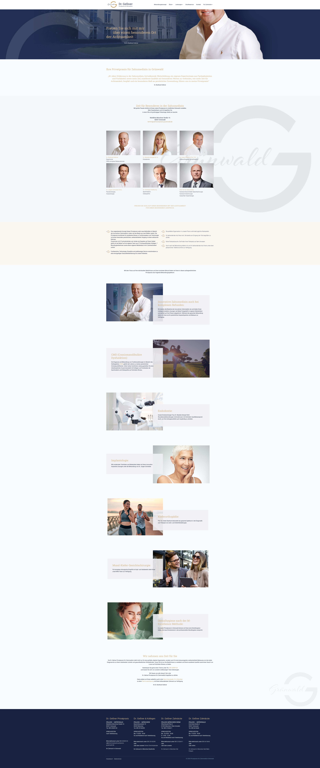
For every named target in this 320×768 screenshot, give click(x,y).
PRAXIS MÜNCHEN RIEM (170, 722)
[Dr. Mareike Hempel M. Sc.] (160, 143)
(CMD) (121, 364)
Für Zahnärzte (207, 4)
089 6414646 (206, 741)
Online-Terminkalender (151, 745)
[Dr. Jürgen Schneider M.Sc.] (123, 175)
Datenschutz (117, 759)
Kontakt (198, 4)
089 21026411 (178, 741)
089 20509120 (173, 668)
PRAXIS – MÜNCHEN (142, 722)
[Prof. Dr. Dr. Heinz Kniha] (197, 175)
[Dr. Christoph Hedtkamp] (160, 175)
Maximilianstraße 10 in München (173, 679)
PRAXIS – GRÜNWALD (114, 722)
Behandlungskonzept (160, 4)
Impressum (109, 759)
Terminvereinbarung (148, 681)
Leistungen (178, 4)
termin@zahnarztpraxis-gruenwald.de (160, 122)
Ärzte (170, 4)
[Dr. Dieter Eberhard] (197, 143)
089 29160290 (151, 741)
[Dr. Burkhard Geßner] (123, 143)
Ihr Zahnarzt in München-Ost (169, 749)
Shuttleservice (189, 4)
